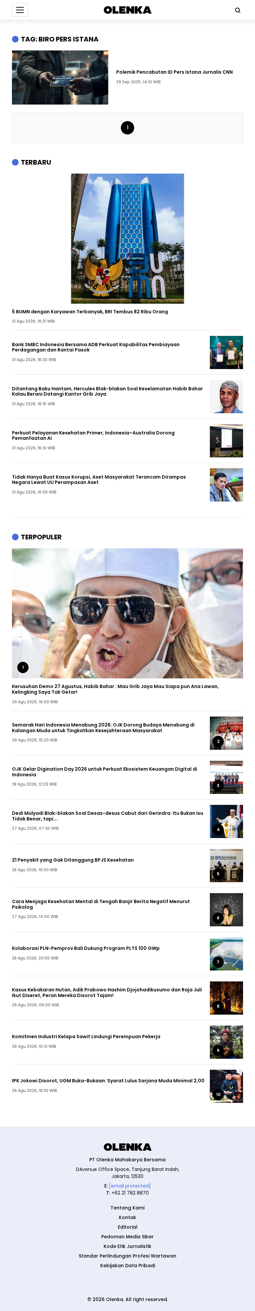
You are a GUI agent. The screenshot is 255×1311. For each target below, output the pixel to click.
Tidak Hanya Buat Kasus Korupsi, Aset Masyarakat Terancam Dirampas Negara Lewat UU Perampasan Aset (99, 480)
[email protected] (130, 1186)
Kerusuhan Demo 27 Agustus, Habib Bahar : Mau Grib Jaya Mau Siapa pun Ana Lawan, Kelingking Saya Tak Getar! (115, 689)
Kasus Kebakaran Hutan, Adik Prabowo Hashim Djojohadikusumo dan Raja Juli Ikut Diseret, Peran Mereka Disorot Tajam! (107, 992)
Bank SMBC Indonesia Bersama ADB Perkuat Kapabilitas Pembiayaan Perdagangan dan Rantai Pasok (96, 347)
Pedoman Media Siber (127, 1236)
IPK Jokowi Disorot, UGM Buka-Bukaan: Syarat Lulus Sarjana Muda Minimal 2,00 (108, 1081)
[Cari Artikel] (236, 10)
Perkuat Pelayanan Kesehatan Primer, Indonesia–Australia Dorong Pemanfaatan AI (93, 435)
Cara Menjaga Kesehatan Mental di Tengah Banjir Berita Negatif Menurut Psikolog (101, 904)
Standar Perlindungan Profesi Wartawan (127, 1256)
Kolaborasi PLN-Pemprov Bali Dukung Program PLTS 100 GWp (86, 948)
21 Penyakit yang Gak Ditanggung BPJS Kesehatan (73, 860)
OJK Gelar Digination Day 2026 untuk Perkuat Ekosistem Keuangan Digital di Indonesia (104, 772)
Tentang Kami (127, 1207)
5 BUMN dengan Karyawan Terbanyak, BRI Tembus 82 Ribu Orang (90, 312)
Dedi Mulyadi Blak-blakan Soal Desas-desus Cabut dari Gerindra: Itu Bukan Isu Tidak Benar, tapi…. (107, 816)
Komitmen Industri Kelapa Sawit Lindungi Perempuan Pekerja (86, 1037)
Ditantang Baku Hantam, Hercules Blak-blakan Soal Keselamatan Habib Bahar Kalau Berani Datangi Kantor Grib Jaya (107, 391)
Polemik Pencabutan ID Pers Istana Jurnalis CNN (174, 72)
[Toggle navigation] (20, 10)
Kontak (127, 1217)
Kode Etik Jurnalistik (127, 1246)
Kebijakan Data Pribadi (127, 1265)
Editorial (127, 1227)
